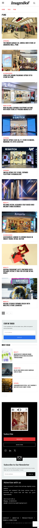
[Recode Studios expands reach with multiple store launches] (19, 288)
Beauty (6, 202)
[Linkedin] (10, 451)
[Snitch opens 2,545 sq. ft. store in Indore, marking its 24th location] (19, 125)
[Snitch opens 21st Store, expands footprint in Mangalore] (19, 157)
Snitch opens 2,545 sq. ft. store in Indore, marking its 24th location (18, 141)
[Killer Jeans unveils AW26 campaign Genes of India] (7, 370)
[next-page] (10, 313)
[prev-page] (3, 395)
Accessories (7, 73)
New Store (7, 105)
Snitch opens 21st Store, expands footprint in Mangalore (15, 173)
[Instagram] (5, 451)
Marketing (17, 368)
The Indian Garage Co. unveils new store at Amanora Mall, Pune (19, 44)
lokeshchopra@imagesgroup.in (17, 503)
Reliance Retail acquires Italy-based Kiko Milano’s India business (18, 205)
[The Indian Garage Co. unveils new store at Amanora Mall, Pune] (19, 28)
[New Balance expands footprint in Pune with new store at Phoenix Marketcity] (19, 92)
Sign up (19, 337)
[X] (15, 451)
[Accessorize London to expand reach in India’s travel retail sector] (19, 222)
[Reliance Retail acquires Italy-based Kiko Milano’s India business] (19, 189)
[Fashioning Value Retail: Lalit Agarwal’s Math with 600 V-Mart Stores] (7, 385)
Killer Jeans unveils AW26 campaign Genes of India (24, 371)
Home (3, 9)
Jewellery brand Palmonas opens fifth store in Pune (17, 76)
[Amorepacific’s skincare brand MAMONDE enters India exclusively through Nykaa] (7, 355)
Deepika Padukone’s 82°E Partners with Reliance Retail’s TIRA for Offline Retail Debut (18, 271)
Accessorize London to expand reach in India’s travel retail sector (18, 238)
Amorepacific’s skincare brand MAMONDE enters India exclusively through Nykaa (23, 355)
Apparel (6, 41)
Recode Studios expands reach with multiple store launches (16, 304)
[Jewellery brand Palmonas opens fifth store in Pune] (19, 60)
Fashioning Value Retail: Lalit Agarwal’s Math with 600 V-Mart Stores (25, 386)
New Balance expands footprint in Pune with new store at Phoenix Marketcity (18, 109)
